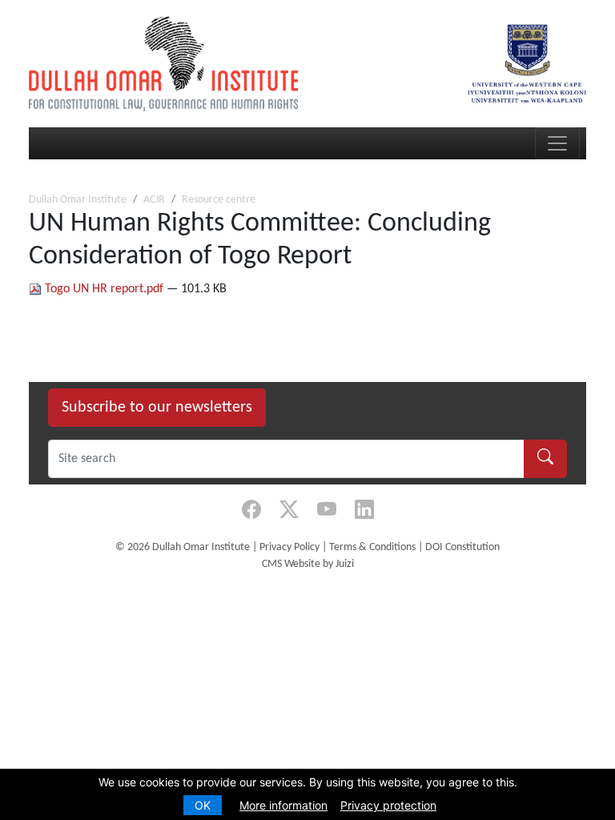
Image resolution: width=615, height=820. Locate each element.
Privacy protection (388, 805)
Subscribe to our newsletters (157, 408)
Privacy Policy (289, 547)
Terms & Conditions (372, 547)
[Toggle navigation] (557, 143)
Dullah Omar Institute (78, 200)
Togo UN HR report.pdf (104, 289)
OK (203, 805)
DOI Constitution (462, 547)
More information (283, 805)
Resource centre (218, 200)
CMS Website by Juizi (308, 564)
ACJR (154, 200)
